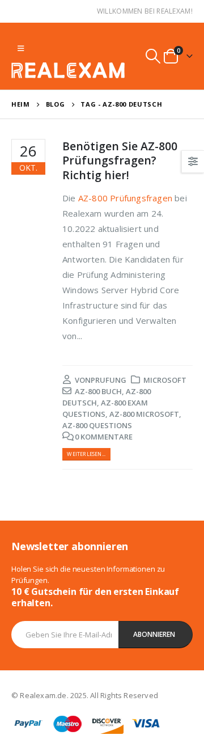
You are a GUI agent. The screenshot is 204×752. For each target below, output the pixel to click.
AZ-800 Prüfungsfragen (125, 198)
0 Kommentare (104, 437)
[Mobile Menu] (20, 48)
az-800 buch (98, 391)
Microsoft (164, 380)
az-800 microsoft (144, 414)
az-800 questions (97, 425)
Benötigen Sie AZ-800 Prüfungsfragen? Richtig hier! (119, 160)
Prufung (108, 380)
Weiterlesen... (86, 454)
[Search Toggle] (153, 56)
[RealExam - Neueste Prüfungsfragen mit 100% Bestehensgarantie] (68, 70)
